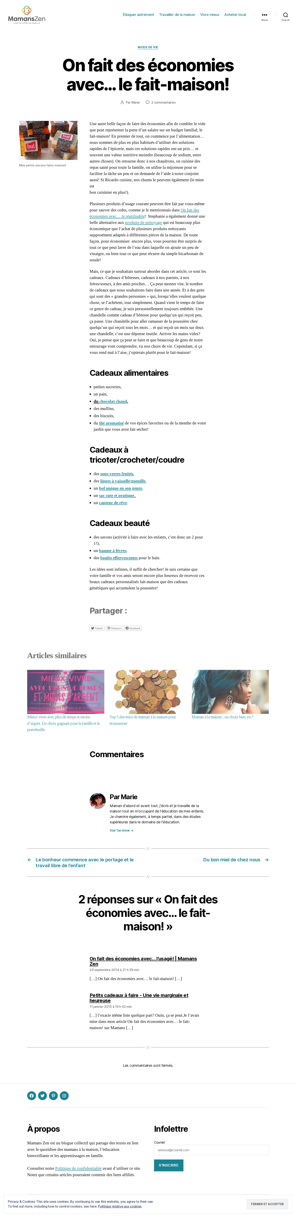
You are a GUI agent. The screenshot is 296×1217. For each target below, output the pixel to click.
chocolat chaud (113, 401)
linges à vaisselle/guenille (122, 481)
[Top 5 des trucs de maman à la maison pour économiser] (148, 692)
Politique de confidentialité (78, 1168)
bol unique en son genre (120, 488)
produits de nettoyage (143, 222)
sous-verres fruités (116, 474)
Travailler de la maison (177, 14)
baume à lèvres (112, 550)
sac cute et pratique (116, 495)
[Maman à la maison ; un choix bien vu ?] (230, 692)
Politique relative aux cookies (120, 1206)
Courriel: (159, 1142)
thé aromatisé (111, 423)
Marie (135, 102)
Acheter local (235, 14)
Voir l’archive (122, 830)
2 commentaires (163, 102)
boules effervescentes (119, 558)
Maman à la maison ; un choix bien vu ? (222, 717)
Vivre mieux (209, 14)
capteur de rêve (113, 503)
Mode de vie (148, 47)
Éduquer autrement (138, 14)
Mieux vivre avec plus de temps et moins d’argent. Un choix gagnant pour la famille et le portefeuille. (63, 723)
